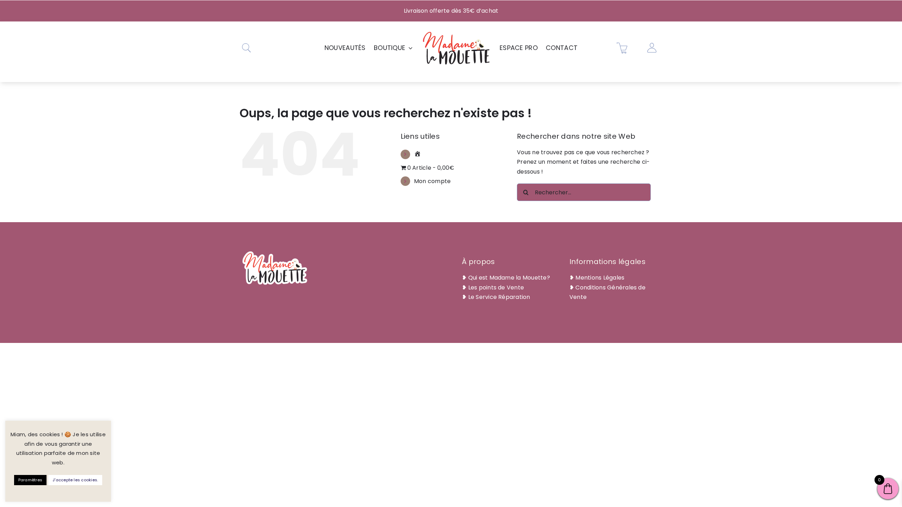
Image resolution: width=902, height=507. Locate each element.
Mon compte (432, 181)
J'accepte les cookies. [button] (75, 480)
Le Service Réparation (499, 297)
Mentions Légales (599, 278)
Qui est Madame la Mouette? (509, 278)
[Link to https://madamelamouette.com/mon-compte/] (651, 48)
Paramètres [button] (30, 480)
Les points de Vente (496, 287)
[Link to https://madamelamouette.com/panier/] (622, 48)
